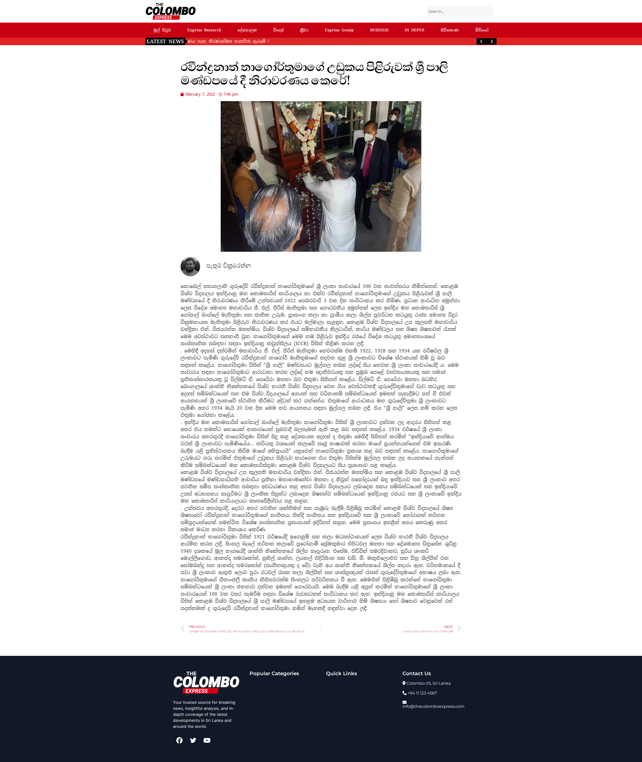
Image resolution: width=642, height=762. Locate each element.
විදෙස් (278, 30)
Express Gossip (339, 30)
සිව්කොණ (450, 30)
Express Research (204, 30)
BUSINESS (379, 30)
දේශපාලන (247, 30)
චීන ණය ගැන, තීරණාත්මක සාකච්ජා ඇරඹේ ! (238, 41)
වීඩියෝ (482, 30)
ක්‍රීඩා (304, 30)
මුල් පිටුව (162, 30)
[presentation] (481, 41)
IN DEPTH (414, 30)
